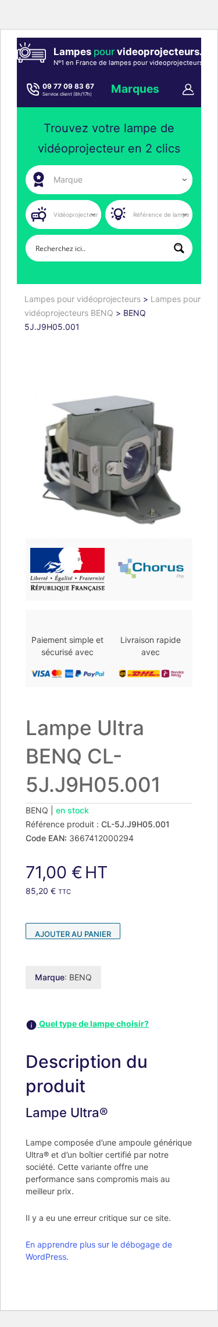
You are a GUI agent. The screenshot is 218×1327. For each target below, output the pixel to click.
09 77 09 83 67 (68, 86)
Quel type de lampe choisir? (93, 1023)
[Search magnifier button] (179, 248)
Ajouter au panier (73, 934)
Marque (50, 977)
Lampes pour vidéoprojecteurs (83, 299)
